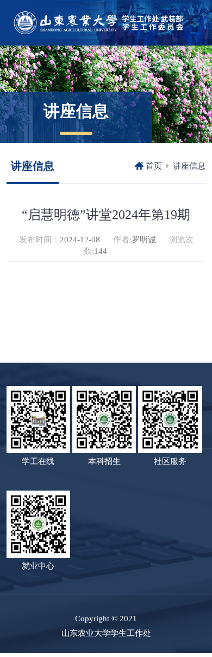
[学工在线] (38, 419)
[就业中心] (38, 523)
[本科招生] (104, 419)
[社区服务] (170, 419)
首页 (154, 166)
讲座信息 (189, 166)
